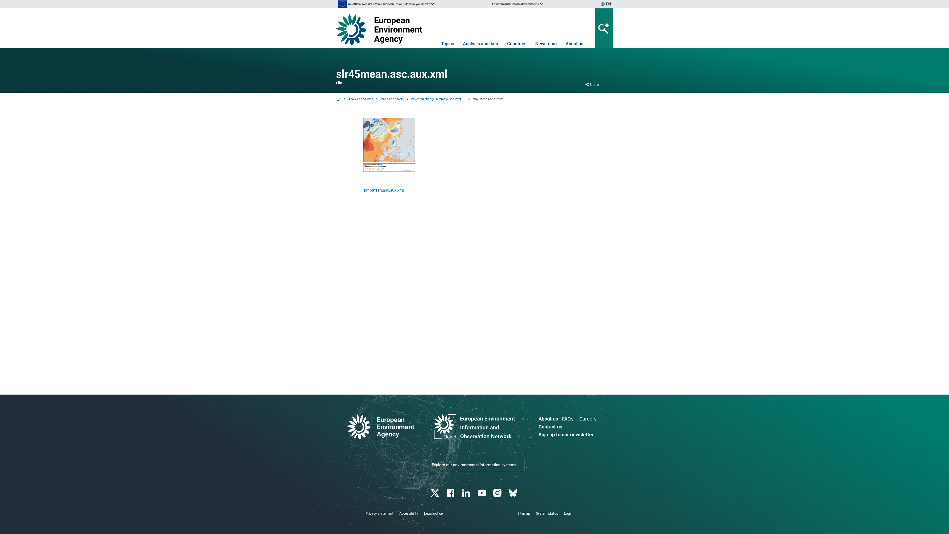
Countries (516, 43)
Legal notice (433, 513)
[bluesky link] (513, 493)
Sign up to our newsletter (566, 435)
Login (568, 513)
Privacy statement (379, 513)
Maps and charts (392, 99)
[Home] (338, 99)
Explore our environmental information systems (474, 465)
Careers (588, 419)
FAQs (567, 419)
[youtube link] (482, 493)
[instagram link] (498, 493)
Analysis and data (480, 43)
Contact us (550, 427)
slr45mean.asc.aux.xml (383, 190)
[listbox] (386, 4)
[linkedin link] (466, 493)
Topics (447, 43)
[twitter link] (435, 493)
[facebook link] (451, 493)
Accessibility (408, 513)
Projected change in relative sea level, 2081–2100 (438, 99)
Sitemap (524, 513)
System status (547, 513)
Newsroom (546, 43)
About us (574, 43)
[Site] (381, 29)
